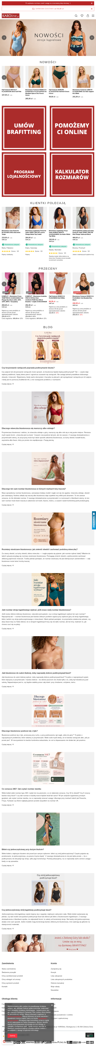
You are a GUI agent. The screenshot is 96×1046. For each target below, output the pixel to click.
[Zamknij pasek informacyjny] (91, 9)
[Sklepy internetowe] (89, 1035)
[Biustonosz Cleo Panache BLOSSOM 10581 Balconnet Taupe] (13, 218)
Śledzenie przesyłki (9, 972)
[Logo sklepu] (10, 15)
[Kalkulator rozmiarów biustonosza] (72, 174)
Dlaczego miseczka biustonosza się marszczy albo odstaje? (28, 428)
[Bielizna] (72, 128)
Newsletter (55, 990)
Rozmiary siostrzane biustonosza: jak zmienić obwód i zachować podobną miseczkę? (40, 549)
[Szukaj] (76, 15)
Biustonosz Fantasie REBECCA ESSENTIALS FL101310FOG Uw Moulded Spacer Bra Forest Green (35, 92)
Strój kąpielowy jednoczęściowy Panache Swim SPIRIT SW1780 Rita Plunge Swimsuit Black (83, 232)
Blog (48, 327)
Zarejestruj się (56, 969)
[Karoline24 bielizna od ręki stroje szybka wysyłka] (48, 37)
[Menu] (93, 15)
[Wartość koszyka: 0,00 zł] (88, 15)
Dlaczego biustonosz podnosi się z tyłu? (20, 731)
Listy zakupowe (56, 976)
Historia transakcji (57, 983)
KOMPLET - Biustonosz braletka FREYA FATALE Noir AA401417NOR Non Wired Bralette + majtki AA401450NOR (36, 299)
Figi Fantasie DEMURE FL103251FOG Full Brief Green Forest (59, 91)
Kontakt (4, 986)
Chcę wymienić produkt (10, 983)
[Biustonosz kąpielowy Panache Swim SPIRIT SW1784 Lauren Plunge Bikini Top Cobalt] (36, 218)
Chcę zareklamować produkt (12, 976)
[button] (4, 37)
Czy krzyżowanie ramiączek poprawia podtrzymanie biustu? (28, 368)
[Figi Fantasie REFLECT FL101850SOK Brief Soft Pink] (13, 77)
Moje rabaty (55, 986)
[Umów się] (24, 128)
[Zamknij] (91, 3)
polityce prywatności (14, 1016)
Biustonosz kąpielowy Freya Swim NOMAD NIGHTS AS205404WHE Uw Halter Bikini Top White (59, 233)
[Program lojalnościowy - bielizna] (24, 174)
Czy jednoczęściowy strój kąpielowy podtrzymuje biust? (26, 910)
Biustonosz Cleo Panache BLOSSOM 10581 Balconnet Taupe (11, 232)
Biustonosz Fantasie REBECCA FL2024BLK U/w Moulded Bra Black (83, 298)
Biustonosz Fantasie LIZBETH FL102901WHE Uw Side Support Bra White (83, 91)
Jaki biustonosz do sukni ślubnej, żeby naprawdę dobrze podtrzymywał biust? (36, 673)
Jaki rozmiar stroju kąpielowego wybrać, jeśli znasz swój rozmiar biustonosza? (36, 610)
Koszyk (53, 972)
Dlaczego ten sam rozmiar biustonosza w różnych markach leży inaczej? (34, 489)
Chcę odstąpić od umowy (11, 979)
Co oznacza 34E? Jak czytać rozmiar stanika (21, 789)
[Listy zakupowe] (82, 15)
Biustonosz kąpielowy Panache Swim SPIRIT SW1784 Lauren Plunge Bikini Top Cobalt (35, 232)
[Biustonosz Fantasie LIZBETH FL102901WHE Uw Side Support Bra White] (83, 77)
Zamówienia (8, 963)
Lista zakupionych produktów (61, 979)
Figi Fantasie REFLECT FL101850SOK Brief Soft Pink (11, 90)
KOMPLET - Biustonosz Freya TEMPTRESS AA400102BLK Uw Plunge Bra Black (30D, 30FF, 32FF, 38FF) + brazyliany (12, 299)
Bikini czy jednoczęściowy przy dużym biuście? (23, 849)
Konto (54, 963)
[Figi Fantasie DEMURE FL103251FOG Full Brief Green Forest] (60, 77)
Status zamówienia (9, 969)
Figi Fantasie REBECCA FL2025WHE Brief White (57, 297)
